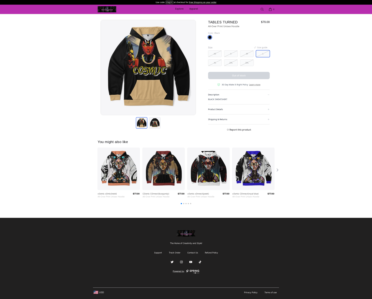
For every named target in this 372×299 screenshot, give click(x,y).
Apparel (193, 8)
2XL (231, 62)
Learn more (254, 84)
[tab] (141, 122)
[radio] (215, 53)
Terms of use (270, 292)
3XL (247, 62)
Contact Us (192, 252)
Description (213, 94)
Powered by (178, 271)
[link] (119, 169)
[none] (260, 47)
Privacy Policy (250, 292)
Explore (179, 8)
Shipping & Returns (217, 119)
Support (158, 252)
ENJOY (169, 2)
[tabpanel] (148, 67)
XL (215, 62)
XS (215, 53)
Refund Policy (211, 252)
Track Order (174, 252)
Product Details (215, 109)
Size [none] (210, 47)
